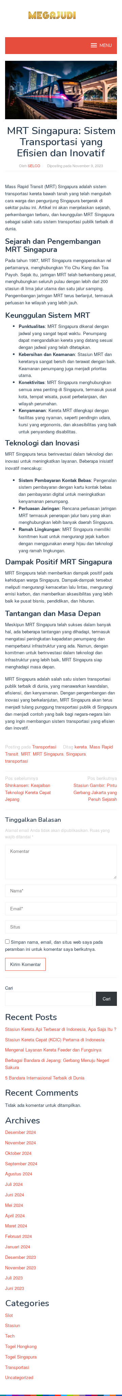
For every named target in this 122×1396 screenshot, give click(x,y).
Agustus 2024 (18, 1173)
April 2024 (15, 1215)
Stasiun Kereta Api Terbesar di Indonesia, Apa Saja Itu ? (60, 1029)
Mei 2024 (14, 1205)
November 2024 (20, 1142)
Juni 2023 (14, 1288)
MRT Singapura (48, 754)
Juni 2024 (14, 1194)
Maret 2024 (16, 1225)
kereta (81, 746)
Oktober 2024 (18, 1153)
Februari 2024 (18, 1236)
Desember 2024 (20, 1132)
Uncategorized (19, 1377)
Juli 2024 (14, 1184)
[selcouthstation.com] (61, 14)
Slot (9, 1315)
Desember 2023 (20, 1257)
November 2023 (20, 1267)
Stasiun (12, 1325)
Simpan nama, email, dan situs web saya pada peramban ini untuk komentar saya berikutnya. (54, 945)
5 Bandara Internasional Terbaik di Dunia (44, 1077)
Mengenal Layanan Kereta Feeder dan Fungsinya (53, 1049)
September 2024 (21, 1163)
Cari (9, 988)
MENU (106, 46)
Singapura (76, 754)
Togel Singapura (21, 1356)
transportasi (16, 761)
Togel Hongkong (21, 1346)
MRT (25, 754)
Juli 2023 (14, 1277)
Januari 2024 (17, 1246)
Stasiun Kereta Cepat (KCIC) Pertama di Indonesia (54, 1039)
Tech (10, 1335)
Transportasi (44, 746)
